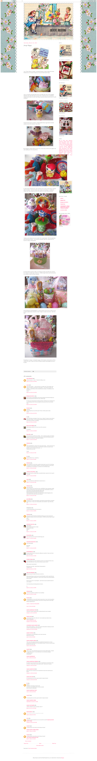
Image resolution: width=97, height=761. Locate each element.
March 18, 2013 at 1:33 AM (31, 555)
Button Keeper (66, 141)
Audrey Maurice (30, 711)
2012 (61, 170)
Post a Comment (28, 741)
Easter (68, 144)
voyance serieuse (30, 632)
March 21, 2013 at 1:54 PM (31, 587)
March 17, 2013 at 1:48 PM (31, 510)
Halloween (70, 146)
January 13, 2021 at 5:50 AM (32, 722)
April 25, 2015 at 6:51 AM (31, 645)
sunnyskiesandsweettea (31, 541)
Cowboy (60, 144)
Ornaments (64, 148)
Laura (28, 385)
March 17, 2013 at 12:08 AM (32, 430)
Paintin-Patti (62, 204)
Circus (68, 142)
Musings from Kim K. (30, 396)
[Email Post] (33, 371)
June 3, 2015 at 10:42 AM (31, 657)
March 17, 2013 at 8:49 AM (31, 475)
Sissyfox (28, 408)
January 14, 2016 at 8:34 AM (32, 679)
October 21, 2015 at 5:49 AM (32, 673)
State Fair (69, 153)
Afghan (67, 140)
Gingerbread (61, 146)
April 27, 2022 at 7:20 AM (31, 738)
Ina (27, 456)
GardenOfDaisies (30, 551)
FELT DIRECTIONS (62, 145)
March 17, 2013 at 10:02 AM (32, 504)
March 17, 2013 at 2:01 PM (31, 531)
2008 (61, 176)
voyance (28, 603)
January (61, 168)
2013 (61, 162)
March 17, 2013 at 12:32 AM (32, 439)
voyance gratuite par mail (31, 609)
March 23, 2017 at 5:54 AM (31, 708)
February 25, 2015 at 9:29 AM (32, 629)
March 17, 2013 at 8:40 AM (31, 468)
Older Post (54, 743)
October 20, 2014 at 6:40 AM (32, 621)
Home (40, 743)
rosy (27, 718)
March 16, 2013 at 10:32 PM (32, 392)
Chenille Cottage (30, 559)
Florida (67, 145)
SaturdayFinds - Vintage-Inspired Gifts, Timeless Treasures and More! (65, 207)
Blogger (62, 757)
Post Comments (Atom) (32, 748)
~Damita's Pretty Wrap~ (31, 471)
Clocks (71, 142)
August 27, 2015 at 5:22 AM (31, 665)
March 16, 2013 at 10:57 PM (32, 413)
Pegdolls (61, 149)
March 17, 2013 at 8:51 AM (31, 482)
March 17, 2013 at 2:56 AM (31, 459)
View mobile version (40, 745)
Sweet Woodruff (29, 378)
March (61, 165)
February (61, 166)
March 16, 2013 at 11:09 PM (31, 422)
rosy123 (28, 649)
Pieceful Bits (29, 535)
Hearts (67, 147)
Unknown (28, 443)
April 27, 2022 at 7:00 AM (31, 731)
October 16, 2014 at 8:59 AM (32, 612)
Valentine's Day (64, 154)
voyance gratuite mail (31, 669)
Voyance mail (29, 616)
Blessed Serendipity (30, 425)
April (61, 163)
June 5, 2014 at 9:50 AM (31, 606)
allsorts (61, 198)
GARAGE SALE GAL (30, 524)
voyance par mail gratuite (34, 603)
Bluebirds (70, 140)
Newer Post (26, 743)
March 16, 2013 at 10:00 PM (32, 381)
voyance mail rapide (30, 705)
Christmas (64, 142)
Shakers (65, 152)
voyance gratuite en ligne (31, 640)
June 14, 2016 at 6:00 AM (31, 691)
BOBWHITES (61, 141)
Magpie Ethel (62, 200)
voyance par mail (30, 676)
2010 (61, 173)
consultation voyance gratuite (32, 625)
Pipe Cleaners (64, 151)
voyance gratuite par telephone (32, 661)
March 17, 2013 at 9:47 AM (31, 495)
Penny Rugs (65, 149)
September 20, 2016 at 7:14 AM (32, 701)
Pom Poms (69, 151)
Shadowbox (61, 152)
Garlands (70, 145)
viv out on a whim (63, 210)
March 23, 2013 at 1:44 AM (31, 594)
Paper (71, 148)
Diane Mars (29, 434)
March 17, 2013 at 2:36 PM (31, 538)
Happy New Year (62, 147)
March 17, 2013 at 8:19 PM (31, 548)
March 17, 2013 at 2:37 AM (31, 452)
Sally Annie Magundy (30, 572)
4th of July (62, 140)
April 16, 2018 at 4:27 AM (31, 714)
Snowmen (69, 152)
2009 (61, 174)
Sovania (28, 597)
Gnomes (65, 146)
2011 (61, 171)
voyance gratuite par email (31, 620)
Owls (68, 148)
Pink (60, 151)
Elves (71, 144)
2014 (61, 160)
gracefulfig (29, 499)
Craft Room (64, 144)
